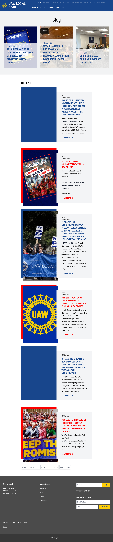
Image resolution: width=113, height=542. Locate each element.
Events (51, 7)
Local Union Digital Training (61, 2)
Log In (5, 527)
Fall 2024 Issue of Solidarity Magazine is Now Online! (72, 164)
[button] (106, 485)
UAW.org (38, 2)
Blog (45, 7)
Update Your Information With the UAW (95, 2)
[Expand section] (40, 7)
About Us (35, 7)
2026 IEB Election (77, 2)
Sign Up (104, 507)
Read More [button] (67, 137)
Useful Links (46, 2)
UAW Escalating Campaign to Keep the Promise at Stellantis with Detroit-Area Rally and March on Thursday (74, 426)
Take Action (59, 7)
